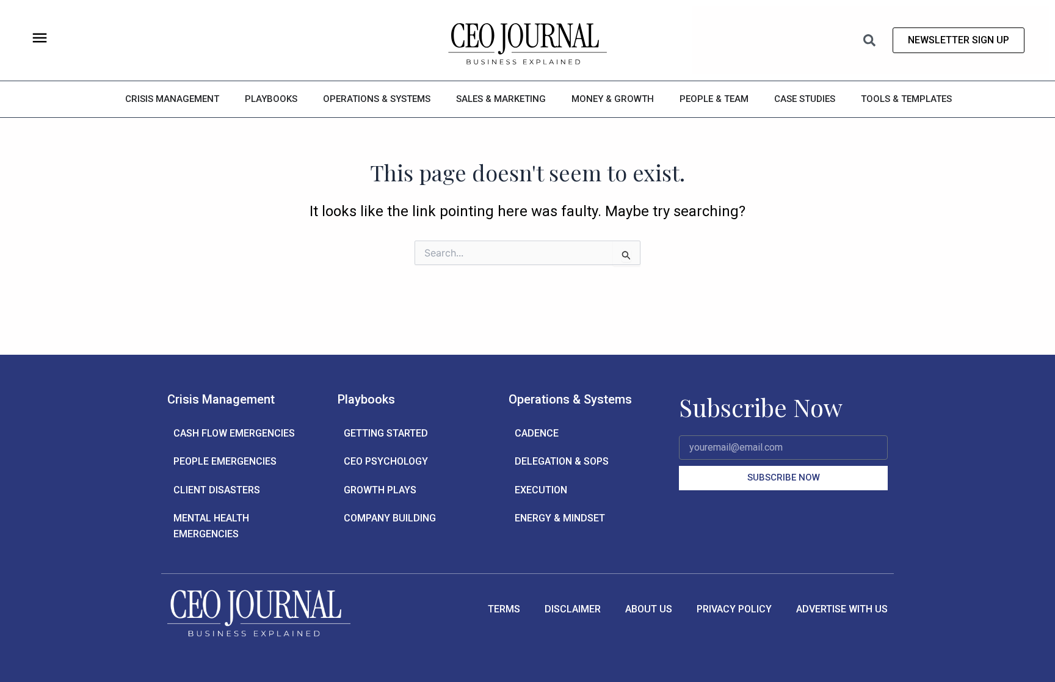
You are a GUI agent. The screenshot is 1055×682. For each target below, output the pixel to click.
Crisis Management (221, 399)
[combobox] (816, 40)
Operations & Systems (570, 399)
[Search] (871, 40)
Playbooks (366, 399)
